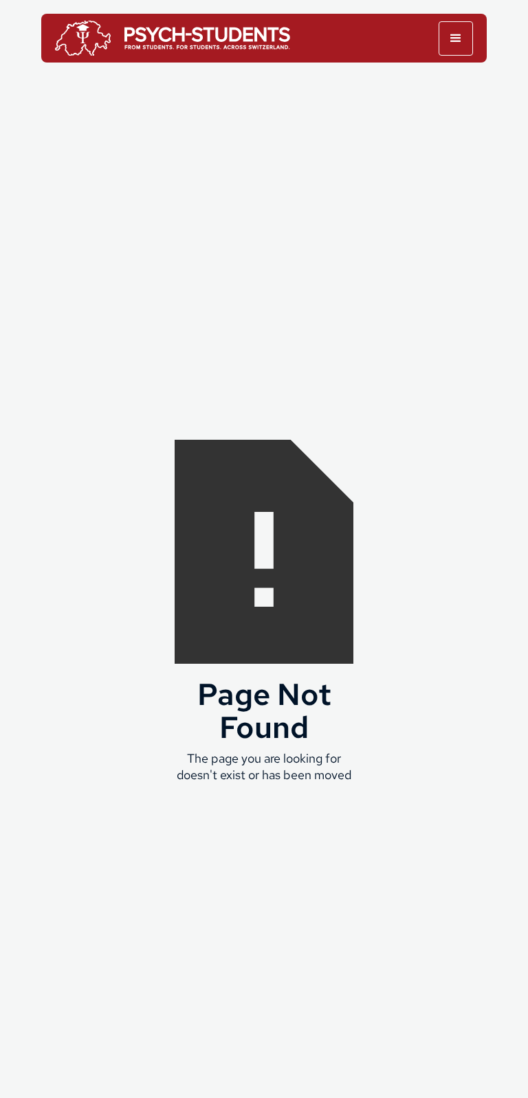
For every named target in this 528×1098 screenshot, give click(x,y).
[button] (456, 38)
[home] (175, 38)
